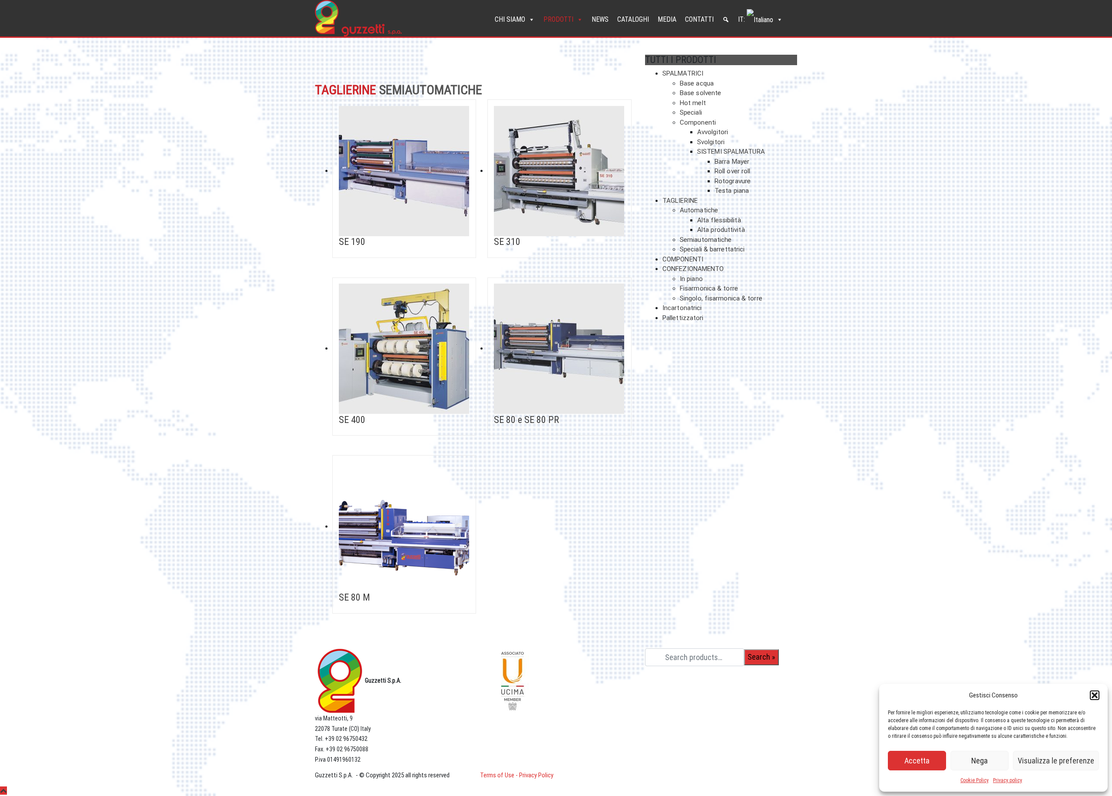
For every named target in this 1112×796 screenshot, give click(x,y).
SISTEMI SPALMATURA (731, 151)
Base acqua (697, 83)
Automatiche (699, 210)
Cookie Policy (974, 780)
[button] (1094, 695)
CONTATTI (699, 19)
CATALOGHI (633, 19)
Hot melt (693, 103)
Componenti (698, 122)
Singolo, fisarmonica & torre (721, 298)
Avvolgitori (712, 132)
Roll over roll (732, 171)
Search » (761, 656)
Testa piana (732, 191)
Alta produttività (721, 230)
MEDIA (667, 19)
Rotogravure (733, 181)
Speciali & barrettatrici (712, 249)
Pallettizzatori (683, 318)
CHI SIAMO (510, 19)
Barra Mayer (732, 161)
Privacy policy (1007, 780)
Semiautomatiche (706, 240)
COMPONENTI (682, 259)
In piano (691, 279)
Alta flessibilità (719, 220)
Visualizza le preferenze (1056, 760)
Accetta (917, 760)
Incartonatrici (682, 308)
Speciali (691, 112)
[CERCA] (726, 19)
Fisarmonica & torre (709, 288)
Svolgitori (711, 142)
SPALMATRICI (682, 73)
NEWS (600, 19)
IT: (742, 19)
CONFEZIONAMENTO (693, 269)
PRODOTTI (558, 19)
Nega (979, 760)
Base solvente (700, 93)
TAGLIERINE (680, 201)
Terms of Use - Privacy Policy (516, 775)
